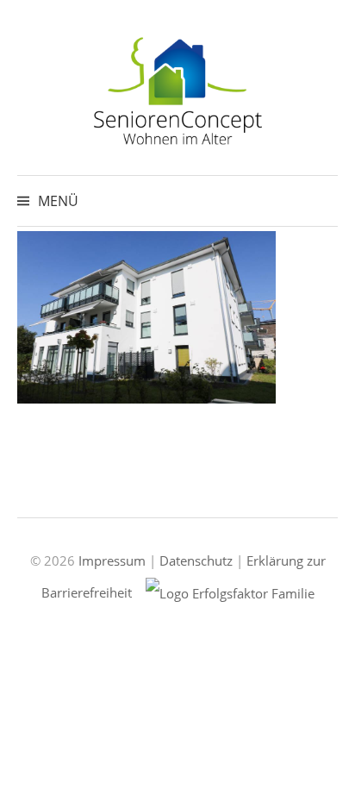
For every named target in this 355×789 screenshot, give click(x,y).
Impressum (112, 560)
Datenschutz (196, 560)
